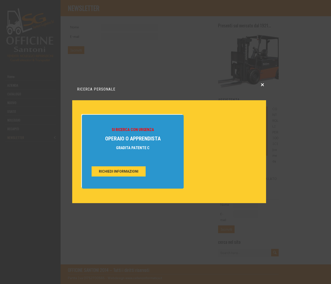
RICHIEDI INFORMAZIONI (118, 171)
